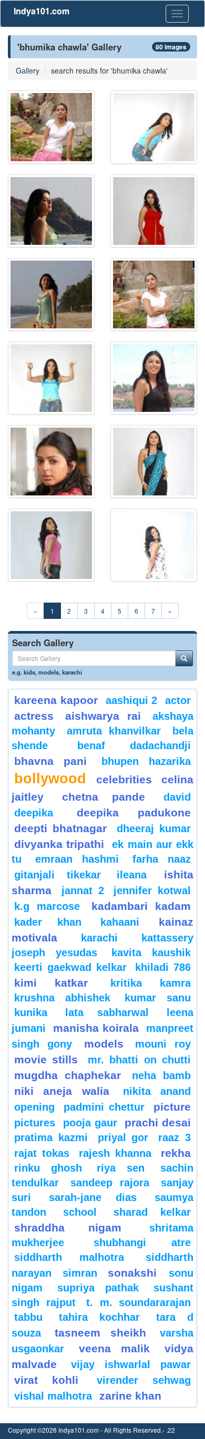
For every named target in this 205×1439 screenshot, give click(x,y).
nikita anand (157, 1091)
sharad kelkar (152, 1212)
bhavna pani (50, 761)
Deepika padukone (134, 812)
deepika (33, 813)
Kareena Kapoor (56, 700)
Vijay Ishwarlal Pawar (131, 1364)
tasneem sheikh (100, 1333)
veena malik (114, 1348)
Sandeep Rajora (109, 1182)
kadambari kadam (141, 906)
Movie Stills (46, 1059)
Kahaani (119, 922)
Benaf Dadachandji (134, 745)
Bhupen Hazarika (146, 761)
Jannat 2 (83, 890)
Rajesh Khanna (115, 1153)
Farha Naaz (161, 859)
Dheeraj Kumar (154, 828)
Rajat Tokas (41, 1153)
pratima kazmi (51, 1137)
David (177, 797)
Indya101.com (41, 11)
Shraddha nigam (67, 1227)
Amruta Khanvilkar (114, 731)
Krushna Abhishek (62, 997)
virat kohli (46, 1380)
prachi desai (158, 1122)
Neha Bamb (161, 1075)
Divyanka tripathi (59, 844)
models (48, 672)
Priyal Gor (123, 1137)
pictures (34, 1123)
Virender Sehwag (144, 1380)
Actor (178, 700)
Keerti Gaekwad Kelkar (70, 967)
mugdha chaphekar (67, 1075)
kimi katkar (51, 983)
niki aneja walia (61, 1091)
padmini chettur (104, 1107)
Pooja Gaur (90, 1123)
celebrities (124, 779)
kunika (30, 1012)
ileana (138, 875)
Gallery (27, 70)
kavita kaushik (151, 952)
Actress (34, 716)
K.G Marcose (47, 906)
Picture (172, 1107)
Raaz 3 (174, 1137)
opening (34, 1107)
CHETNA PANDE (104, 797)
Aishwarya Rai (102, 716)
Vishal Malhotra (53, 1396)
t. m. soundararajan (138, 1302)
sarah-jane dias (92, 1197)
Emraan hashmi (77, 859)
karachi (72, 672)
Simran (80, 1273)
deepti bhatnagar (60, 828)
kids (29, 672)
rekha (176, 1153)
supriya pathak (98, 1287)
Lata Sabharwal (107, 1012)
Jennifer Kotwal (152, 890)
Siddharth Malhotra (69, 1257)
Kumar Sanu (158, 997)
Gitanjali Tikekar (57, 875)
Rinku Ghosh (48, 1168)
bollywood (50, 778)
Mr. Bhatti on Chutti (139, 1059)
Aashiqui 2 (132, 700)
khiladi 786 (163, 967)
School (80, 1212)
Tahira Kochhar (99, 1317)
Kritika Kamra (150, 983)
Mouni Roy (163, 1044)
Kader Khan (47, 922)
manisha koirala (95, 1028)
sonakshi (135, 1273)
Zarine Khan (130, 1396)
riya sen (126, 1168)
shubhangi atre (142, 1242)
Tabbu (28, 1317)
